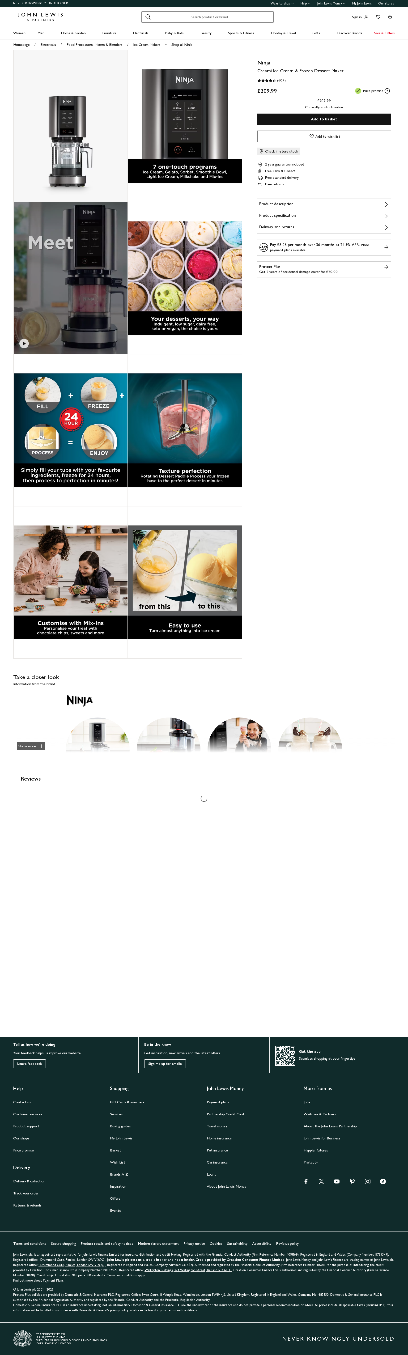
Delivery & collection (29, 1181)
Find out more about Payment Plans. (38, 1281)
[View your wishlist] (377, 17)
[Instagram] (367, 1183)
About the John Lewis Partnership (330, 1126)
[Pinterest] (352, 1183)
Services (116, 1114)
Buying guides (120, 1126)
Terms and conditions (29, 1243)
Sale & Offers (384, 33)
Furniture (109, 33)
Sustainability (237, 1243)
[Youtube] (337, 1183)
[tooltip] (387, 91)
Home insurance (219, 1138)
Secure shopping (63, 1243)
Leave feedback (29, 1064)
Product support (26, 1126)
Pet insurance (217, 1150)
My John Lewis (362, 3)
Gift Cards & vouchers (127, 1102)
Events (115, 1210)
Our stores (386, 3)
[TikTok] (383, 1183)
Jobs (307, 1102)
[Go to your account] (366, 17)
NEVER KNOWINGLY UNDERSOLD (41, 3)
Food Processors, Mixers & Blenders (95, 44)
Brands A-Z (119, 1174)
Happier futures (316, 1150)
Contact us (22, 1102)
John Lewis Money (329, 3)
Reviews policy (287, 1243)
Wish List (117, 1162)
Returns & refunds (27, 1205)
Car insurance (217, 1162)
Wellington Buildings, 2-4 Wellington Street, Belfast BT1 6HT (188, 1270)
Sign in (357, 17)
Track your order (25, 1193)
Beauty (206, 33)
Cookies (216, 1243)
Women (19, 33)
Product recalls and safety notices (107, 1243)
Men (41, 33)
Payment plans (218, 1102)
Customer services (27, 1114)
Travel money (217, 1126)
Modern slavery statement (158, 1243)
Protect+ (311, 1162)
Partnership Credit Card (225, 1114)
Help (304, 3)
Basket (115, 1150)
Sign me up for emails (165, 1064)
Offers (115, 1198)
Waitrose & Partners (320, 1114)
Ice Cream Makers (147, 44)
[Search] (148, 17)
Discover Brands (349, 33)
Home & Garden (73, 33)
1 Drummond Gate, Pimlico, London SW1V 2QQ (72, 1260)
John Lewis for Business (322, 1138)
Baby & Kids (174, 33)
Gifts (316, 33)
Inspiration (118, 1186)
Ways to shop (280, 3)
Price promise (23, 1150)
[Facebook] (306, 1183)
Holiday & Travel (283, 33)
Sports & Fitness (241, 33)
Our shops (21, 1138)
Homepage (21, 44)
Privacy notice (194, 1243)
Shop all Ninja (181, 44)
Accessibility (261, 1243)
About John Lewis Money (226, 1186)
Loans (211, 1174)
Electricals (141, 33)
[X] (321, 1183)
